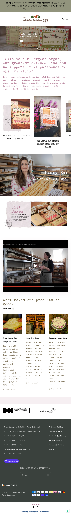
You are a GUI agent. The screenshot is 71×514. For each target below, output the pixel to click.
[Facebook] (33, 507)
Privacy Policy (56, 427)
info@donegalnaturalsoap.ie (17, 449)
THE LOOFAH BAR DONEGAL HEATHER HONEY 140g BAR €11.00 (48, 144)
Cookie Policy (55, 431)
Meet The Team (32, 338)
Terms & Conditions (58, 436)
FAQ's (51, 449)
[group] (35, 215)
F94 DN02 (22, 440)
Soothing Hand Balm (58, 338)
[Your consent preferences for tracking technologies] (68, 511)
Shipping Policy (56, 445)
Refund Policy (55, 440)
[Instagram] (37, 507)
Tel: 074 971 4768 (12, 454)
